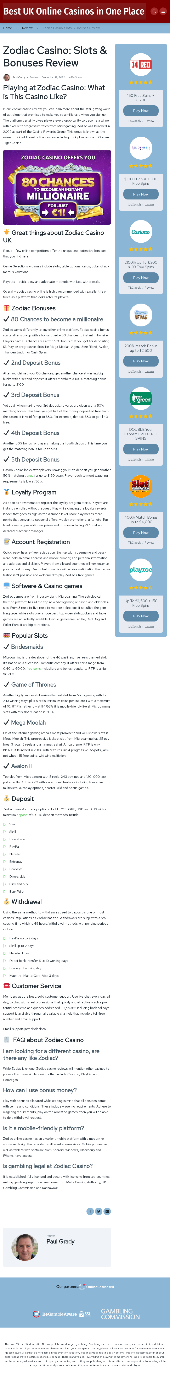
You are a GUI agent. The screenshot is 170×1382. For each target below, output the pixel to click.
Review (27, 28)
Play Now (141, 110)
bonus (29, 475)
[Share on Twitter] (98, 1211)
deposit (22, 815)
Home (7, 28)
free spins (34, 668)
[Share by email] (107, 1211)
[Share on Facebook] (90, 1211)
